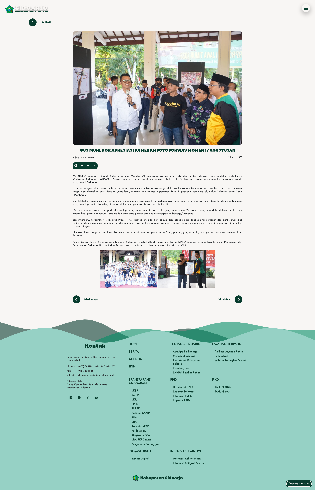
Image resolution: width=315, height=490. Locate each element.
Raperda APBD (140, 426)
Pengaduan (221, 356)
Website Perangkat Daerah (230, 360)
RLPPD (135, 408)
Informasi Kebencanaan (187, 459)
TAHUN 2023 (223, 387)
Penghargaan (181, 368)
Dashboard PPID (183, 387)
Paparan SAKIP (140, 413)
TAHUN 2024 (223, 391)
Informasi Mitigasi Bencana (189, 463)
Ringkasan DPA (140, 435)
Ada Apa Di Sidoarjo (185, 351)
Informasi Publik (182, 396)
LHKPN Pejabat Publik (186, 372)
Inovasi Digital (140, 459)
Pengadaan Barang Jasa (145, 444)
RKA (134, 417)
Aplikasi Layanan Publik (229, 351)
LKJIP (134, 390)
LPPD (134, 404)
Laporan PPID (181, 400)
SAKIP (135, 395)
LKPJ (134, 399)
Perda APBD (138, 431)
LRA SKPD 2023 (141, 439)
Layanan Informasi (184, 391)
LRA (134, 422)
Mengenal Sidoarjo (184, 356)
